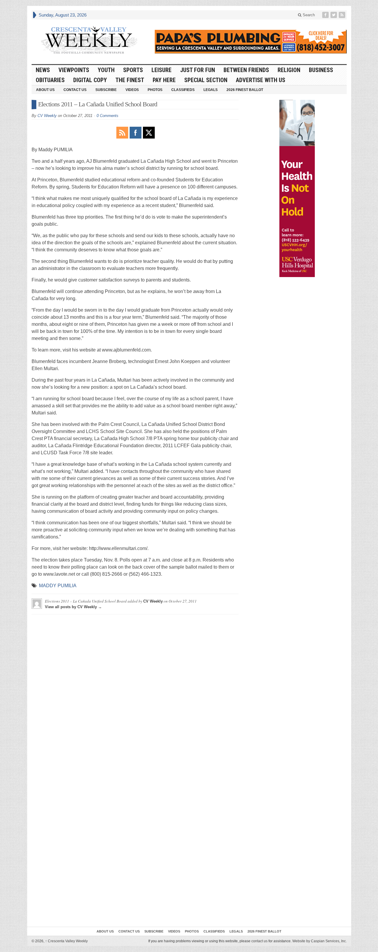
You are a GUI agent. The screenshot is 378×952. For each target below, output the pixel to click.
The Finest (129, 80)
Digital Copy (90, 80)
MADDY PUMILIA (57, 585)
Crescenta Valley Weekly (66, 941)
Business (321, 70)
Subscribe (106, 90)
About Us (45, 90)
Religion (289, 70)
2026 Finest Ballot (245, 90)
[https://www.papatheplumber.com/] (251, 41)
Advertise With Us (260, 80)
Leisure (161, 70)
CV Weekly (47, 115)
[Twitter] (334, 15)
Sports (133, 70)
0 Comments (107, 115)
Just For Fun (197, 70)
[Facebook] (326, 15)
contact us (259, 941)
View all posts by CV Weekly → (73, 607)
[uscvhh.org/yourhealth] (297, 188)
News (43, 70)
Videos (132, 90)
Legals (210, 90)
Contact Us (75, 90)
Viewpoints (73, 70)
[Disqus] (135, 693)
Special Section (205, 80)
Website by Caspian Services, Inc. (319, 941)
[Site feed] (342, 15)
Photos (155, 90)
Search (308, 15)
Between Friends (246, 70)
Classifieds (183, 90)
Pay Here (164, 80)
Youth (106, 70)
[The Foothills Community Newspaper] (89, 40)
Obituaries (50, 80)
